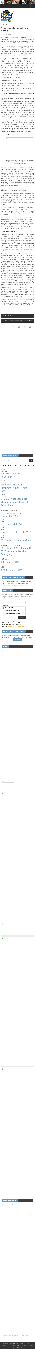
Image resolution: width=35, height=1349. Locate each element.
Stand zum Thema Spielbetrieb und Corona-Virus (18, 320)
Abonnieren (17, 639)
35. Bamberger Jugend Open (16, 540)
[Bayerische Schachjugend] (3, 6)
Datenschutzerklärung (14, 1335)
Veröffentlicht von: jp (6, 34)
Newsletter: (5, 605)
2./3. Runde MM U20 (11, 570)
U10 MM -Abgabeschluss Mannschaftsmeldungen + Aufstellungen (14, 502)
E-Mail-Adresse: (6, 600)
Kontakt (23, 1335)
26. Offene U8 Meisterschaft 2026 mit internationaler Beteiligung (16, 551)
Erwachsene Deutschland (12, 610)
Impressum (4, 1335)
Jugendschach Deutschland (12, 613)
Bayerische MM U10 (11, 524)
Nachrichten (4, 20)
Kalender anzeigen (5, 574)
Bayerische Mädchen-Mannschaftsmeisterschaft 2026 (15, 487)
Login (27, 1335)
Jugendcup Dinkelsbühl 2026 (16, 532)
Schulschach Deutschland (12, 608)
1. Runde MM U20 (10, 562)
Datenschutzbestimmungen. (16, 626)
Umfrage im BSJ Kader (9, 316)
